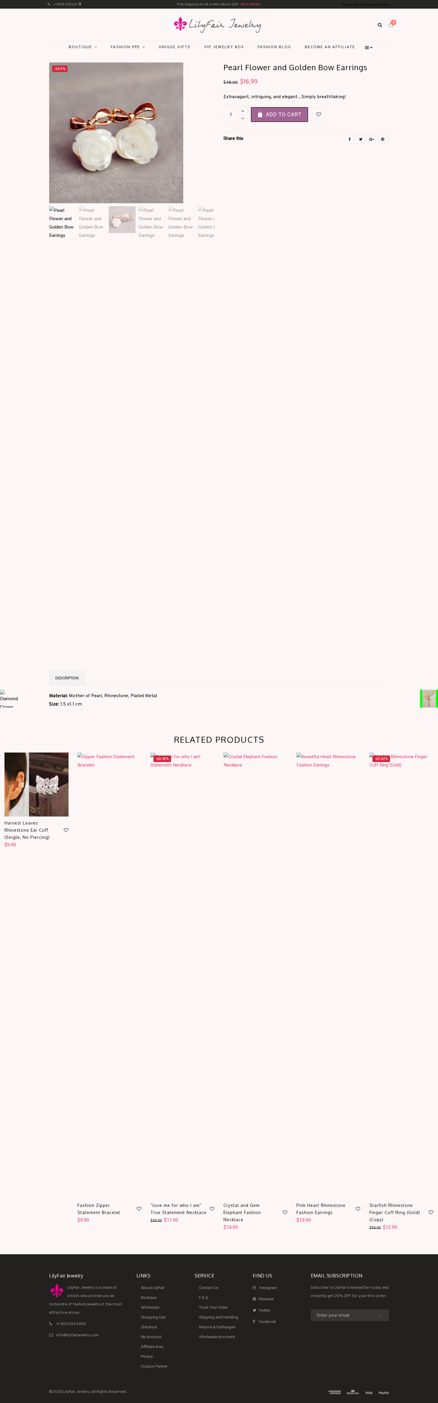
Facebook (267, 1321)
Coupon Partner (154, 1366)
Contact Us (208, 1287)
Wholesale (150, 1307)
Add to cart (284, 114)
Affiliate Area (152, 1346)
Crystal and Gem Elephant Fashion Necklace (242, 1212)
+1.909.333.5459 (71, 1324)
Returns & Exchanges (217, 1327)
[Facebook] (349, 139)
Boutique (148, 1297)
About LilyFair (152, 1287)
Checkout (149, 1327)
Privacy (147, 1356)
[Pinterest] (382, 139)
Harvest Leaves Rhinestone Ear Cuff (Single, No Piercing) (27, 830)
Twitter (264, 1310)
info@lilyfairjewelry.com (77, 1335)
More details (251, 4)
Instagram (268, 1287)
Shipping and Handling (218, 1317)
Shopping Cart (153, 1317)
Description (67, 678)
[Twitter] (360, 139)
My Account (151, 1337)
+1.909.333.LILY (65, 4)
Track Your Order (213, 1307)
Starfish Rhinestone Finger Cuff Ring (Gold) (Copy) (394, 1212)
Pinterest (266, 1299)
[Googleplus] (371, 139)
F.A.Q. (204, 1297)
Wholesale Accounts (217, 1337)
